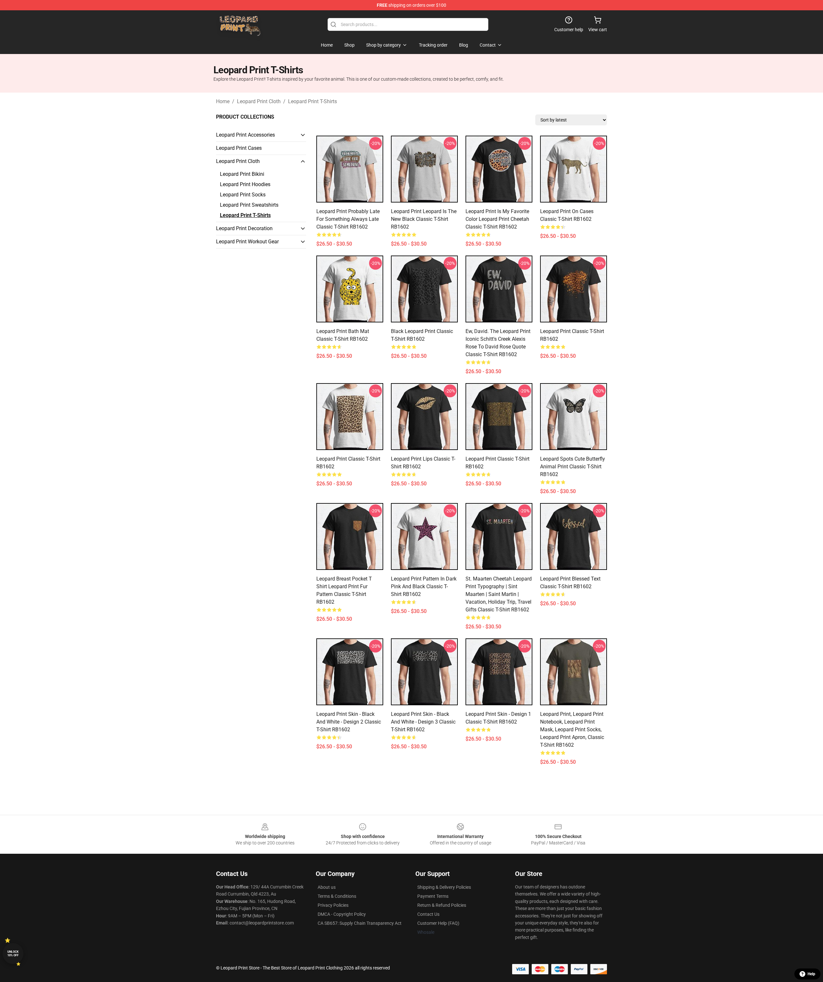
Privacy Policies (333, 905)
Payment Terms (432, 896)
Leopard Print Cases (239, 148)
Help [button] (811, 974)
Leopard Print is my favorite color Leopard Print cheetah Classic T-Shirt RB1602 (497, 219)
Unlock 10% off (13, 953)
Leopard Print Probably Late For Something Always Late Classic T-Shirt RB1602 (348, 219)
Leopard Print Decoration (244, 228)
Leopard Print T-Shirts (312, 101)
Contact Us (428, 914)
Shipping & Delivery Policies (444, 887)
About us (327, 887)
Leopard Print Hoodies (245, 184)
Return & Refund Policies (441, 905)
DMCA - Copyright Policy (342, 914)
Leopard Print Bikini (242, 174)
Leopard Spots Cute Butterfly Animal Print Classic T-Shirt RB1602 (572, 466)
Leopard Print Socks (243, 195)
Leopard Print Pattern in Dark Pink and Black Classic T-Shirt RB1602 (424, 586)
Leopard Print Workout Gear (247, 242)
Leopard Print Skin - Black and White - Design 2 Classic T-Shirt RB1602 (348, 722)
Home (223, 101)
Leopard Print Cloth (259, 101)
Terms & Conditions (337, 896)
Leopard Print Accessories (245, 135)
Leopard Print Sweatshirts (249, 205)
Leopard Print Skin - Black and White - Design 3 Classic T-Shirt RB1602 (423, 722)
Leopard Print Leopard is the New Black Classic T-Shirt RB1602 (424, 219)
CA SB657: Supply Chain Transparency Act (360, 923)
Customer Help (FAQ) (438, 923)
